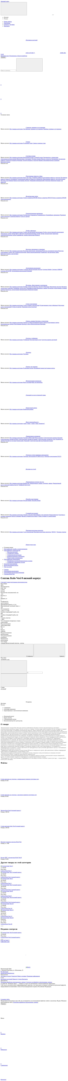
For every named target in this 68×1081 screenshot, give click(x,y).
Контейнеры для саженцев (41, 514)
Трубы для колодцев (46, 233)
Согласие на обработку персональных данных (39, 982)
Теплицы (25, 354)
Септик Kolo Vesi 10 (6, 908)
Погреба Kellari (36, 500)
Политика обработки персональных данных (13, 982)
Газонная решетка (15, 216)
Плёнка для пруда (28, 286)
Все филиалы (4, 971)
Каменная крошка (28, 409)
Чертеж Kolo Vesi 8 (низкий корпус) (11, 810)
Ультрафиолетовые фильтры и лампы (36, 288)
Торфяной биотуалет (24, 485)
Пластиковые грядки (53, 322)
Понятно (3, 1004)
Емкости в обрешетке (36, 179)
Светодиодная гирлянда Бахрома (53, 437)
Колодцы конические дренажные (32, 251)
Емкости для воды (6, 160)
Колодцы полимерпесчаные (50, 251)
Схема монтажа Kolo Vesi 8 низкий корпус (13, 826)
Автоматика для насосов (58, 159)
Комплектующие (5, 162)
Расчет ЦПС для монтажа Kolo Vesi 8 (11, 857)
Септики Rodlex (47, 269)
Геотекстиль (26, 215)
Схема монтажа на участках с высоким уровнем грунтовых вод (19, 795)
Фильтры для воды (22, 160)
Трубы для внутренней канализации (53, 232)
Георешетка (33, 215)
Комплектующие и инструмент (9, 254)
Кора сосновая (27, 382)
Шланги (37, 235)
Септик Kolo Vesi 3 (6, 871)
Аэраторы (10, 288)
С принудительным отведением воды (16, 582)
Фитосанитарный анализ (11, 565)
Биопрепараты (24, 289)
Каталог (3, 57)
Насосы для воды (46, 159)
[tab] (34, 703)
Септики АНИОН (57, 269)
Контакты (7, 26)
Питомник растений (31, 40)
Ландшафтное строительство (12, 550)
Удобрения (26, 339)
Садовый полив (38, 157)
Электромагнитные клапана (9, 159)
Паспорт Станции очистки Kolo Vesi (11, 842)
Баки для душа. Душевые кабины (32, 177)
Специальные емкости (23, 179)
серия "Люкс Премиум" (38, 423)
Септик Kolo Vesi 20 (6, 924)
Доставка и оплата (6, 976)
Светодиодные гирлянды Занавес (28, 439)
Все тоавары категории (16, 129)
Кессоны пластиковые (7, 180)
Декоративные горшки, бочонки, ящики (41, 483)
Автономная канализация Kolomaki (22, 271)
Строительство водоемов (14, 555)
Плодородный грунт (35, 339)
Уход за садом (8, 567)
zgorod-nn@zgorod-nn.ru (7, 973)
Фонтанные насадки (55, 286)
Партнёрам (7, 23)
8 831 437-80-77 (30, 53)
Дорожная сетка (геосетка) (29, 307)
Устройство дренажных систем (16, 562)
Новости (15, 979)
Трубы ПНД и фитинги (18, 233)
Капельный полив (28, 157)
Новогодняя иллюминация (14, 558)
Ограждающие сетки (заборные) (49, 305)
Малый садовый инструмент (30, 516)
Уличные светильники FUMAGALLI (33, 456)
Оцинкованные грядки (7, 324)
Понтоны (48, 180)
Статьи (20, 979)
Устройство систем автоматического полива (19, 561)
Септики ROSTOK (6, 271)
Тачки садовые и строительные (47, 516)
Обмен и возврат (22, 976)
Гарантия (14, 976)
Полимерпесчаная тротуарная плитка (44, 368)
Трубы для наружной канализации (33, 232)
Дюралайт (27, 440)
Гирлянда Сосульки (10, 440)
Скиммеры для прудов (19, 288)
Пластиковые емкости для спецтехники (54, 179)
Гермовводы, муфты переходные (25, 235)
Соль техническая (28, 532)
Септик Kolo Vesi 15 (6, 916)
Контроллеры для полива (24, 159)
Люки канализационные (34, 252)
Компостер (26, 483)
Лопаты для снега (28, 514)
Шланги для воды (33, 160)
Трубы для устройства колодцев (17, 252)
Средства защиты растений (49, 339)
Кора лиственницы (37, 382)
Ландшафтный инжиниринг (12, 559)
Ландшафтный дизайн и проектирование (15, 549)
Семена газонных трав (39, 143)
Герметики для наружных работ (50, 252)
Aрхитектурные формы (10, 564)
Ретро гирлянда (39, 437)
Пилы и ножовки (16, 516)
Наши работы (8, 21)
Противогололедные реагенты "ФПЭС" (45, 532)
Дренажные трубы (6, 233)
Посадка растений (12, 552)
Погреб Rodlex (27, 500)
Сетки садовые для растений (31, 305)
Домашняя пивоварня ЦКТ (37, 180)
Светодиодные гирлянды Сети (46, 439)
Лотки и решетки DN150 (45, 197)
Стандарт (3, 582)
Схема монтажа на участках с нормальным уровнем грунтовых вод (20, 779)
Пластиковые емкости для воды (51, 177)
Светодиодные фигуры (36, 440)
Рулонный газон (27, 143)
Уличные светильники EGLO (53, 456)
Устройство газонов (12, 553)
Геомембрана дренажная (53, 215)
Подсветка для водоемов (55, 288)
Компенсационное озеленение (15, 556)
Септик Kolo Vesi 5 (6, 883)
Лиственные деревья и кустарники (33, 129)
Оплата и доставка (9, 24)
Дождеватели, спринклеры (50, 157)
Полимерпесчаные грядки (39, 322)
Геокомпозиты (41, 215)
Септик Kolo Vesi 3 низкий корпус (10, 877)
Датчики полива (36, 159)
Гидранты (14, 160)
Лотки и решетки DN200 (59, 197)
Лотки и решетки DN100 (30, 197)
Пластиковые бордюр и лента (22, 324)
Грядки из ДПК (27, 322)
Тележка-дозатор (61, 532)
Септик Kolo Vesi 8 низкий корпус (10, 902)
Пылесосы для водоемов (12, 289)
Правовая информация (33, 976)
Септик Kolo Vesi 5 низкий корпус (10, 889)
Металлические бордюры (38, 324)
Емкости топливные (11, 179)
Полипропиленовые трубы (32, 233)
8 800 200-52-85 (5, 942)
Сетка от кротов (25, 216)
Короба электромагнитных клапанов (49, 160)
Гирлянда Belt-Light (28, 437)
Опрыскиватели (53, 514)
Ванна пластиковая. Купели (21, 180)
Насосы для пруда (39, 286)
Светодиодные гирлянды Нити (9, 439)
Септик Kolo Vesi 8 (6, 896)
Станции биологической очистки (32, 269)
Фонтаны (46, 286)
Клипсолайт (20, 440)
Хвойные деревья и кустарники (52, 129)
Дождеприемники (6, 199)
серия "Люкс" (27, 423)
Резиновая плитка (28, 368)
